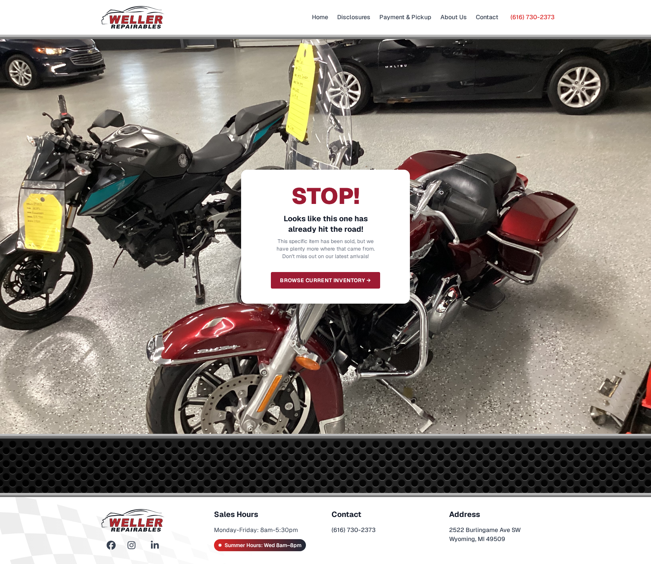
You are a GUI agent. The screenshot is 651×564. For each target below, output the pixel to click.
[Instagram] (131, 545)
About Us (453, 17)
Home (320, 17)
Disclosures (353, 17)
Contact (487, 17)
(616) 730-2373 (532, 17)
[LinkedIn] (155, 545)
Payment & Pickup (405, 17)
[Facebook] (111, 545)
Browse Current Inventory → (325, 280)
